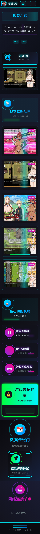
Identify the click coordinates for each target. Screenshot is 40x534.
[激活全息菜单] (28, 3)
